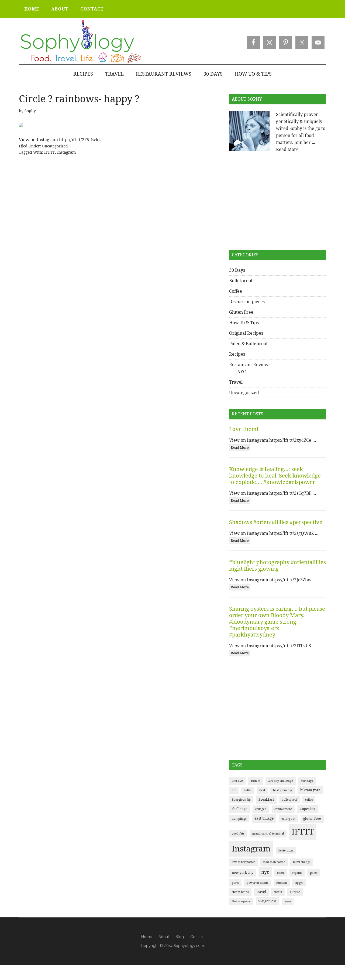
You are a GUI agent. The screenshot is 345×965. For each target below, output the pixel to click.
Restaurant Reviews (249, 364)
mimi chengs (301, 862)
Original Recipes (246, 333)
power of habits (257, 883)
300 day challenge (280, 781)
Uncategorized (55, 146)
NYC (241, 371)
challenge (239, 809)
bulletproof (289, 799)
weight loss (267, 901)
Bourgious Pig (241, 799)
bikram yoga (310, 790)
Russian (281, 883)
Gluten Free (241, 312)
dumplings (239, 819)
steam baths (240, 892)
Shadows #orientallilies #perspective (275, 522)
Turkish (295, 892)
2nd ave (237, 781)
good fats (238, 833)
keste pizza (286, 850)
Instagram (66, 152)
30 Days (237, 270)
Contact (197, 937)
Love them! (243, 429)
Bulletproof (241, 281)
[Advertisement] (277, 201)
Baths (247, 790)
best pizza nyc (282, 790)
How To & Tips (244, 323)
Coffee (235, 291)
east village (264, 818)
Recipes (237, 354)
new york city (242, 872)
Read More (287, 149)
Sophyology (80, 41)
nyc (265, 872)
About (163, 937)
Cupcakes (307, 809)
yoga (287, 901)
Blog (179, 937)
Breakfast (266, 799)
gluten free (312, 818)
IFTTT (49, 152)
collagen (261, 809)
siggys (299, 883)
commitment (283, 809)
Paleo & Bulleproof (248, 344)
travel (261, 891)
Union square (241, 901)
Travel (236, 382)
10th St (255, 781)
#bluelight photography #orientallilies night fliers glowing (277, 565)
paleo (314, 873)
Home (146, 937)
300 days (307, 781)
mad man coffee (274, 862)
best (262, 790)
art (234, 790)
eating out (288, 819)
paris (235, 883)
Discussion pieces (247, 302)
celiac (309, 799)
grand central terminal (268, 833)
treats (278, 892)
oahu (280, 873)
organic (297, 873)
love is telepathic (243, 862)
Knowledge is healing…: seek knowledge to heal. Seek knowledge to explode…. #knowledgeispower (275, 475)
